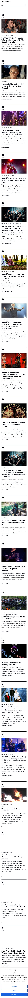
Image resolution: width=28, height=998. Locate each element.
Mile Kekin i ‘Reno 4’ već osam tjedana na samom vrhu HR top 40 (13, 522)
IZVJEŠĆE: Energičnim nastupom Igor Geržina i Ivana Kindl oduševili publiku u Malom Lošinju (13, 375)
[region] (14, 983)
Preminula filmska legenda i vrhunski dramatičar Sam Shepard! (12, 86)
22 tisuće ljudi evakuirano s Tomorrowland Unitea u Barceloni (12, 809)
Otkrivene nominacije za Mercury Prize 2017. (11, 664)
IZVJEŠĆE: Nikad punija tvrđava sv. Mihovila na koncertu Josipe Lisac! (13, 180)
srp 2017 (3, 17)
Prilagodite (14, 986)
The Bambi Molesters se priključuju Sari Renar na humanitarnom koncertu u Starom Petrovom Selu (11, 710)
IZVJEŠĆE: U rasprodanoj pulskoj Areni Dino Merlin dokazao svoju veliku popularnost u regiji (11, 325)
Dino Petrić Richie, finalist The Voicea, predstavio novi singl (13, 952)
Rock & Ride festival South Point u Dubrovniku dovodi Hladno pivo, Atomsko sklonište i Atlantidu (13, 473)
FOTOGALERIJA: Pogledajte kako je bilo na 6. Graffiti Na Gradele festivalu (12, 40)
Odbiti (14, 990)
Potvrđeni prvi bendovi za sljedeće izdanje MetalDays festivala (12, 857)
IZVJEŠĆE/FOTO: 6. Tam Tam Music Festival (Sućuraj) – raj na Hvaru (12, 276)
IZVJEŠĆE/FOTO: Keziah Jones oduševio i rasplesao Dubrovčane (13, 568)
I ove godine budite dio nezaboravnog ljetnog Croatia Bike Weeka (13, 616)
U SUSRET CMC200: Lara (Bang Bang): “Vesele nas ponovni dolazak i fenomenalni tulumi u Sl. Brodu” (13, 760)
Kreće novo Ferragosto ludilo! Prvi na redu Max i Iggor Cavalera (13, 424)
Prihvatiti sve (14, 994)
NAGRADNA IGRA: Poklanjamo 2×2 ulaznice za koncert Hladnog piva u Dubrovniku (13, 228)
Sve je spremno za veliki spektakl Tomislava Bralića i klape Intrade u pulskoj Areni (12, 132)
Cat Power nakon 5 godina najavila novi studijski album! (13, 906)
